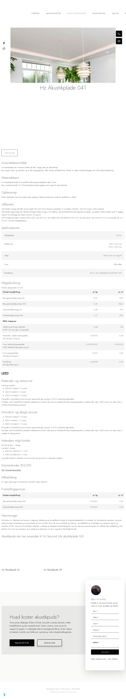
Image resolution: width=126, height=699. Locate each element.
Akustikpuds (99, 13)
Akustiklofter (53, 13)
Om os (115, 13)
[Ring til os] (119, 34)
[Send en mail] (119, 41)
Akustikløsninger (76, 13)
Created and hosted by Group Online (63, 692)
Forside (36, 13)
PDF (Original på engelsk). (11, 470)
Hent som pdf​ (9, 153)
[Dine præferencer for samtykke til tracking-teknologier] (4, 694)
